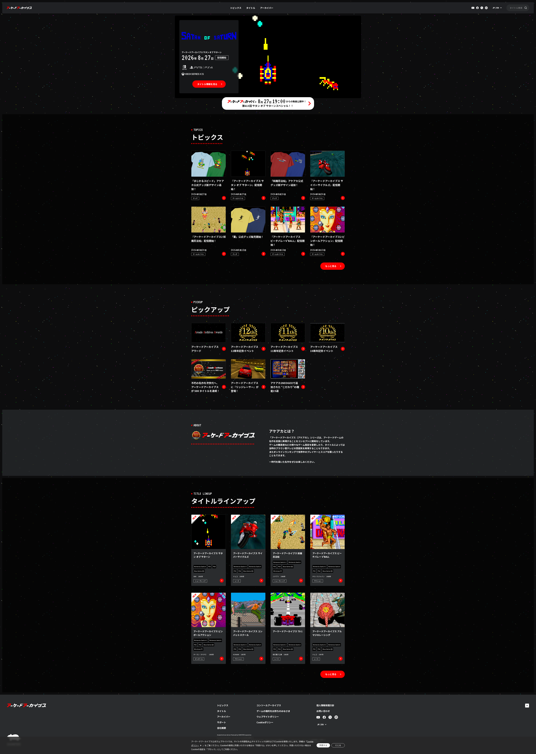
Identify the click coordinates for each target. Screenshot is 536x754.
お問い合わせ (323, 711)
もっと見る (330, 266)
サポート (221, 722)
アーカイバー (266, 7)
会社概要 (221, 728)
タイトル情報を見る (207, 84)
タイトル (250, 7)
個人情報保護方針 (325, 705)
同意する (323, 745)
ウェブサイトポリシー (268, 716)
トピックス (235, 7)
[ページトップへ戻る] (527, 706)
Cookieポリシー (265, 722)
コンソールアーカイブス (269, 705)
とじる (338, 745)
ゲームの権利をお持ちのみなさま (273, 711)
